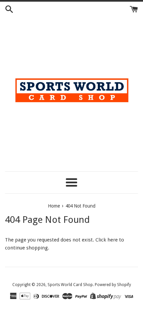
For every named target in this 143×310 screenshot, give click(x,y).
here (112, 240)
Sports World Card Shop (70, 284)
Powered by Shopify (113, 284)
